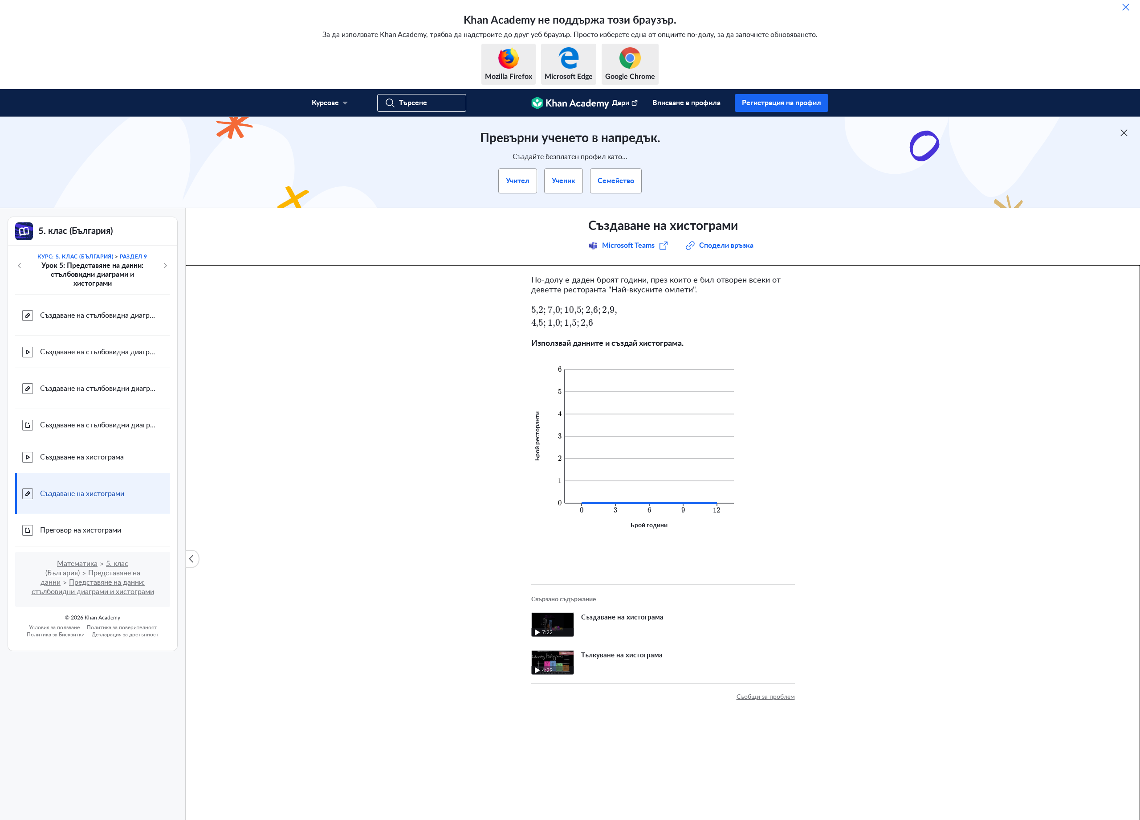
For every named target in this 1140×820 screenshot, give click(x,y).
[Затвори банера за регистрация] (1124, 133)
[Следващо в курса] (165, 265)
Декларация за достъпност (125, 634)
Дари (620, 103)
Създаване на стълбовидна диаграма (98, 315)
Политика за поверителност (122, 627)
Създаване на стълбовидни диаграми (98, 388)
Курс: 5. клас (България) (75, 256)
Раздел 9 (133, 256)
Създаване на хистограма (82, 457)
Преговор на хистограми (80, 530)
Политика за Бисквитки (56, 634)
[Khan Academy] (570, 103)
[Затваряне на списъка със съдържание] (192, 559)
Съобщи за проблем (766, 697)
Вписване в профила (686, 103)
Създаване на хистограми (82, 493)
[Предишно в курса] (19, 265)
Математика (77, 563)
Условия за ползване (54, 627)
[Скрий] (1126, 7)
